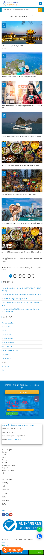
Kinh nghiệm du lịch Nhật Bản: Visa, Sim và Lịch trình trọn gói (22, 295)
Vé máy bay (6, 366)
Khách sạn (5, 354)
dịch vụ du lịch (6, 335)
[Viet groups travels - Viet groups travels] (11, 3)
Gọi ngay (38, 552)
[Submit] (40, 10)
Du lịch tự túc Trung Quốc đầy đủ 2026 (14, 299)
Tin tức (4, 362)
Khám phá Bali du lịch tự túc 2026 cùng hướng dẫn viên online (20, 303)
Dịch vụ (4, 331)
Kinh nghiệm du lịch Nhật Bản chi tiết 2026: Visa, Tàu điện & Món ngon (21, 289)
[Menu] (40, 3)
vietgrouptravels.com (14, 439)
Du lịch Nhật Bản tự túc (9, 342)
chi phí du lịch (6, 327)
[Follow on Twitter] (7, 514)
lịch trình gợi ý (6, 358)
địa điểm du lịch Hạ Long (10, 350)
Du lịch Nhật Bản (7, 339)
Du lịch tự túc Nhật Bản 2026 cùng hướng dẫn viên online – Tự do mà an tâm (21, 310)
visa (3, 370)
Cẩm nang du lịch (8, 323)
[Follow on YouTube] (10, 514)
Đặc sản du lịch (7, 346)
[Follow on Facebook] (3, 514)
